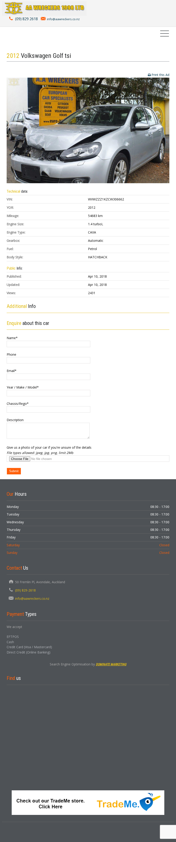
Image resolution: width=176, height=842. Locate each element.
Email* (11, 371)
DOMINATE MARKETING (111, 664)
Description (15, 420)
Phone (11, 354)
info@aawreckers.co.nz (63, 19)
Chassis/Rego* (18, 403)
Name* (12, 338)
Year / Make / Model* (23, 387)
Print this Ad (160, 75)
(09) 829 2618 (26, 18)
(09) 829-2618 (25, 590)
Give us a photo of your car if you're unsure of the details (49, 447)
